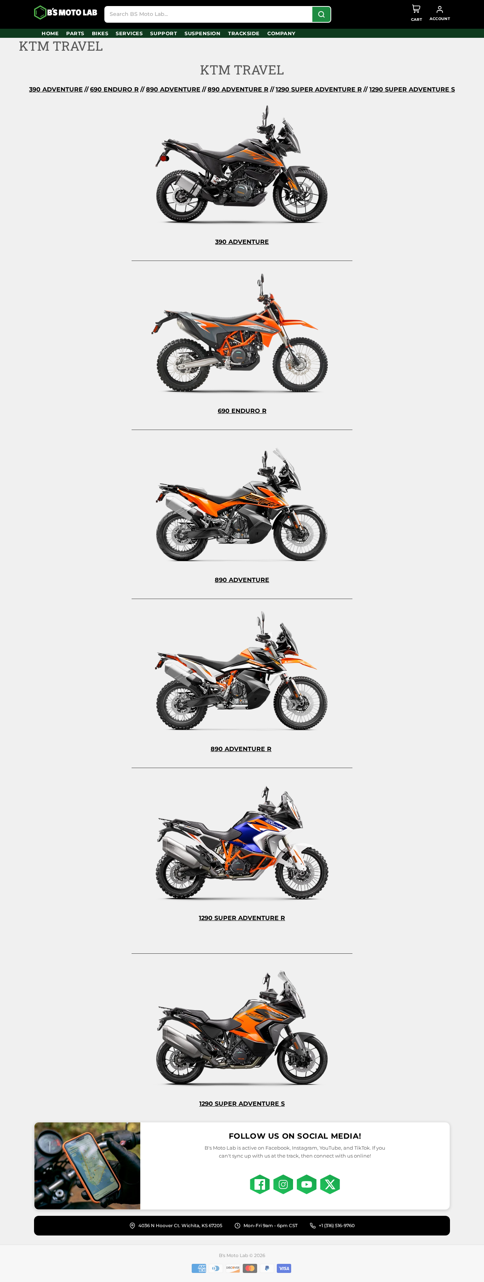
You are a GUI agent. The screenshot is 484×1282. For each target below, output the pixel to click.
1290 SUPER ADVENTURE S (412, 89)
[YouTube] (306, 1184)
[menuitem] (50, 33)
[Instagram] (283, 1184)
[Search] (321, 14)
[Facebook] (260, 1184)
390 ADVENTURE (56, 89)
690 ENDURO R (114, 89)
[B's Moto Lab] (66, 12)
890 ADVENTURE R (241, 749)
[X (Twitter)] (330, 1184)
